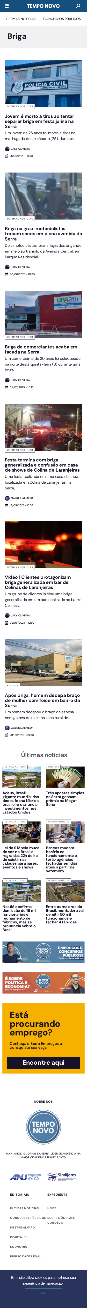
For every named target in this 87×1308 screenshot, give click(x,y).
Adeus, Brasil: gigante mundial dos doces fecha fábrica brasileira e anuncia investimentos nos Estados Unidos (20, 802)
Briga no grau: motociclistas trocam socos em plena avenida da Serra (43, 234)
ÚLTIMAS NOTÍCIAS (24, 1208)
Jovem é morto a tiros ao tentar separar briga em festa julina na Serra (39, 121)
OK (43, 1293)
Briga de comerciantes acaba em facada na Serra (41, 349)
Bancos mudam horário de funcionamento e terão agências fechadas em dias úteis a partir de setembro (62, 859)
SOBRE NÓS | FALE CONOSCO (61, 1220)
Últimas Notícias (20, 106)
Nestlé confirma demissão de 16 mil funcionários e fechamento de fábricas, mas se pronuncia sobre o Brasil (19, 918)
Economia (18, 1247)
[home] (43, 6)
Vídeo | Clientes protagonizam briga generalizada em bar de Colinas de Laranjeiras (38, 582)
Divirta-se (18, 1237)
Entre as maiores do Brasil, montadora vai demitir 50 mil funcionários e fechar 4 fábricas (65, 914)
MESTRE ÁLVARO (22, 1227)
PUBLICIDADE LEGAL (25, 1256)
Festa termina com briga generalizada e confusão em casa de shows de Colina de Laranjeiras (42, 465)
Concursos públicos (28, 1218)
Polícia (12, 685)
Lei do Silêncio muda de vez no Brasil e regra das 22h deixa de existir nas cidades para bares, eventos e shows (20, 857)
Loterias (53, 767)
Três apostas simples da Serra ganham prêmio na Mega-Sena (65, 798)
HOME (51, 1208)
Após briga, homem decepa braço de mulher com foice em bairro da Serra (42, 700)
